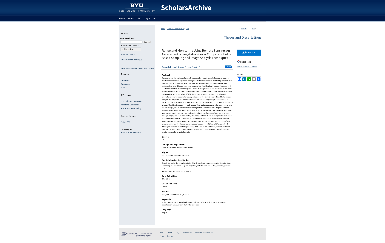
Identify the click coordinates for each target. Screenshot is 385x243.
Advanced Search (128, 54)
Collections (125, 80)
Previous (243, 28)
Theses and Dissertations (175, 29)
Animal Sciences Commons (247, 66)
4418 (187, 29)
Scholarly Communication (132, 101)
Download (250, 52)
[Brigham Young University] (137, 1)
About (170, 232)
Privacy (162, 236)
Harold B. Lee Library (131, 132)
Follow (228, 67)
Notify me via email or (131, 59)
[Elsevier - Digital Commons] (137, 234)
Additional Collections (130, 105)
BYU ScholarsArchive (210, 7)
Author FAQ (125, 122)
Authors (124, 87)
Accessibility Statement (204, 232)
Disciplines (125, 84)
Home (163, 29)
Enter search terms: (128, 38)
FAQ (177, 232)
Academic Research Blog (131, 108)
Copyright (170, 236)
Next (253, 28)
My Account (187, 232)
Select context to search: (130, 45)
